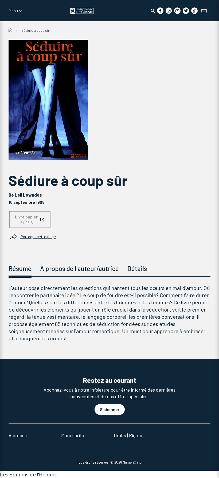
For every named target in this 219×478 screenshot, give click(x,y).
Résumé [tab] (20, 268)
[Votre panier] (204, 11)
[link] (29, 219)
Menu (13, 10)
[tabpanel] (109, 313)
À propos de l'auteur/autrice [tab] (79, 268)
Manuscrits (72, 435)
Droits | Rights (128, 435)
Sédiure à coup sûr (35, 30)
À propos (18, 435)
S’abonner (109, 409)
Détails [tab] (137, 268)
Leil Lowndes (28, 194)
